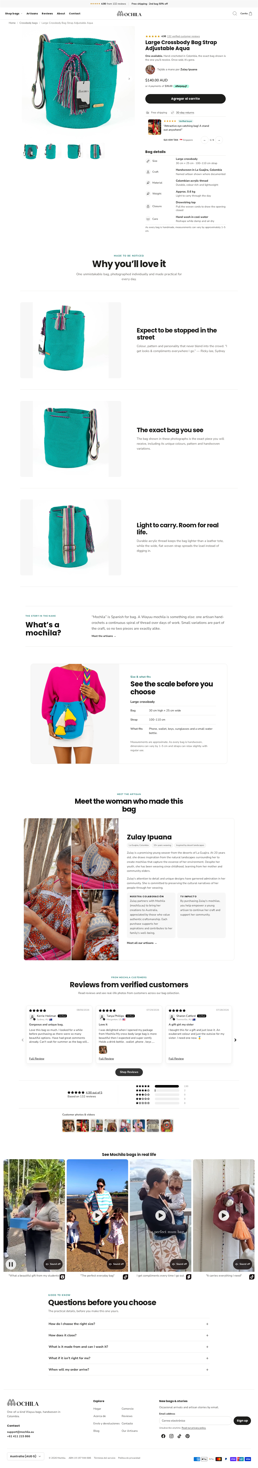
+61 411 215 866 (18, 1436)
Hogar (97, 1409)
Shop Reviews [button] (129, 1072)
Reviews (47, 13)
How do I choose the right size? (72, 1324)
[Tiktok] (179, 1436)
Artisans (32, 13)
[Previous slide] (23, 1040)
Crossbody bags (28, 23)
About (61, 13)
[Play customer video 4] (224, 1215)
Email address (167, 1413)
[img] (37, 1011)
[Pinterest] (187, 1436)
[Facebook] (163, 1436)
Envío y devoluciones (106, 1423)
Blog (96, 1431)
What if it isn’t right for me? (69, 1358)
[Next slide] (235, 1040)
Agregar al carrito (185, 99)
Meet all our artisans (142, 943)
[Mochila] (129, 13)
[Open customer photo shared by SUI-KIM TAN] (154, 127)
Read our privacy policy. (194, 1427)
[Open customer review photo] (103, 1049)
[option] (78, 82)
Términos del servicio (104, 1458)
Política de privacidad (129, 1458)
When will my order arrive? (69, 1369)
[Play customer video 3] (160, 1215)
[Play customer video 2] (97, 1215)
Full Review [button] (36, 1059)
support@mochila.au (20, 1432)
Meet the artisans (104, 636)
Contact (74, 13)
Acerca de (99, 1416)
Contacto (127, 1423)
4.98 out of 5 (94, 1093)
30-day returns (185, 112)
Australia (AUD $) (23, 1456)
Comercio (128, 1409)
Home (12, 23)
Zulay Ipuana (188, 69)
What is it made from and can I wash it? (78, 1347)
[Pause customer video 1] (11, 1264)
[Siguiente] (129, 79)
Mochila (61, 1458)
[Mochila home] (23, 1402)
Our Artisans (130, 1431)
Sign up (242, 1421)
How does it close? (62, 1335)
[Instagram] (171, 1436)
